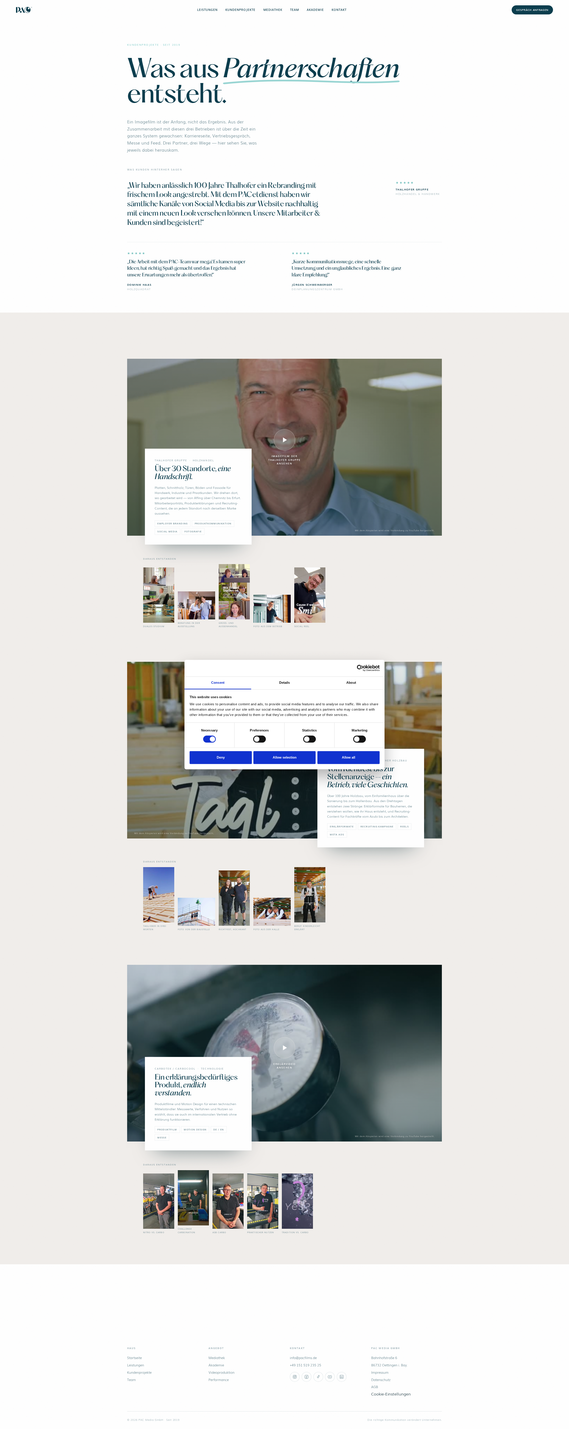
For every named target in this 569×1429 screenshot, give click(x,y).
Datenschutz (381, 1379)
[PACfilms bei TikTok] (318, 1377)
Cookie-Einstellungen (391, 1394)
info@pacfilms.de (303, 1357)
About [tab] (351, 682)
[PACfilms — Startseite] (24, 10)
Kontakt (339, 10)
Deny (221, 757)
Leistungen (207, 10)
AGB (374, 1386)
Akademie (315, 10)
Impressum (380, 1372)
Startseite (134, 1357)
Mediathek (272, 10)
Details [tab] (284, 682)
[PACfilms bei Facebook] (306, 1377)
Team (294, 10)
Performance (218, 1379)
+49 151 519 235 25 (305, 1365)
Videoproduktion (221, 1372)
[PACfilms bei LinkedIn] (342, 1377)
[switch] (259, 739)
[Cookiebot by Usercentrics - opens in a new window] (360, 668)
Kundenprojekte (240, 10)
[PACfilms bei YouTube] (330, 1377)
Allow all (348, 757)
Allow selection (285, 757)
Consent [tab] (217, 682)
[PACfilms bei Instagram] (295, 1377)
